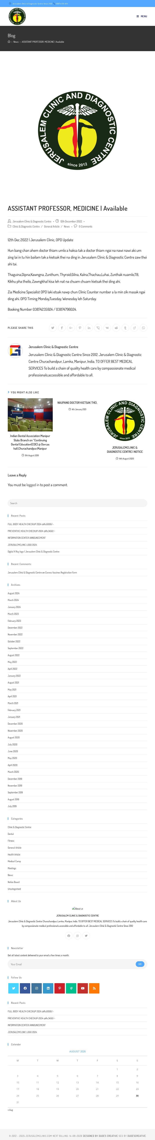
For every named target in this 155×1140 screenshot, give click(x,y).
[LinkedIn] (48, 988)
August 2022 (13, 655)
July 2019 (12, 806)
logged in (32, 484)
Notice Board (13, 882)
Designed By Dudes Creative (100, 1135)
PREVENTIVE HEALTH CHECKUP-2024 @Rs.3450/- (31, 530)
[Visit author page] (15, 349)
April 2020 (12, 764)
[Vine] (71, 988)
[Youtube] (83, 988)
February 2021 (14, 710)
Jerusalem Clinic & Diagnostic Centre (32, 221)
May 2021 (12, 689)
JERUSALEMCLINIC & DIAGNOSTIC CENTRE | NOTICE (125, 450)
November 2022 (15, 634)
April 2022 (12, 668)
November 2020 (15, 730)
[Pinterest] (59, 988)
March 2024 (13, 600)
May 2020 (12, 757)
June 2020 (13, 751)
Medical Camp (14, 861)
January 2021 (14, 716)
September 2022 (15, 648)
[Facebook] (69, 935)
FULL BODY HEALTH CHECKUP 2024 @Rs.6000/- (31, 524)
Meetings (12, 868)
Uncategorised (14, 888)
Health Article (14, 854)
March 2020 (13, 771)
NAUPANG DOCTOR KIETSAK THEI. (77, 402)
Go (140, 964)
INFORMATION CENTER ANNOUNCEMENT (27, 537)
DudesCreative (137, 1135)
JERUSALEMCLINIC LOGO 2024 (22, 544)
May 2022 (12, 661)
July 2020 (12, 744)
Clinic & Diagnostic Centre (26, 226)
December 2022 (15, 627)
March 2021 (13, 703)
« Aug (10, 1109)
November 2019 (15, 785)
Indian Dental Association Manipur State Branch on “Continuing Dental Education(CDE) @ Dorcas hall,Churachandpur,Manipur (30, 442)
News (67, 226)
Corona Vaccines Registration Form (61, 572)
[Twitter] (86, 935)
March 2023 (13, 613)
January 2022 (14, 675)
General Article (52, 226)
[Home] (9, 41)
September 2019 (15, 792)
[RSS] (94, 988)
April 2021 (12, 696)
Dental (11, 833)
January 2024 (14, 607)
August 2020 (14, 737)
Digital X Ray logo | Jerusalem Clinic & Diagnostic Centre (33, 551)
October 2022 (14, 641)
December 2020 (15, 723)
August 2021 (13, 682)
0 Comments (85, 226)
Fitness (11, 840)
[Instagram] (77, 935)
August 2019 (13, 799)
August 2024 (13, 593)
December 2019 (15, 778)
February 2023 (14, 620)
